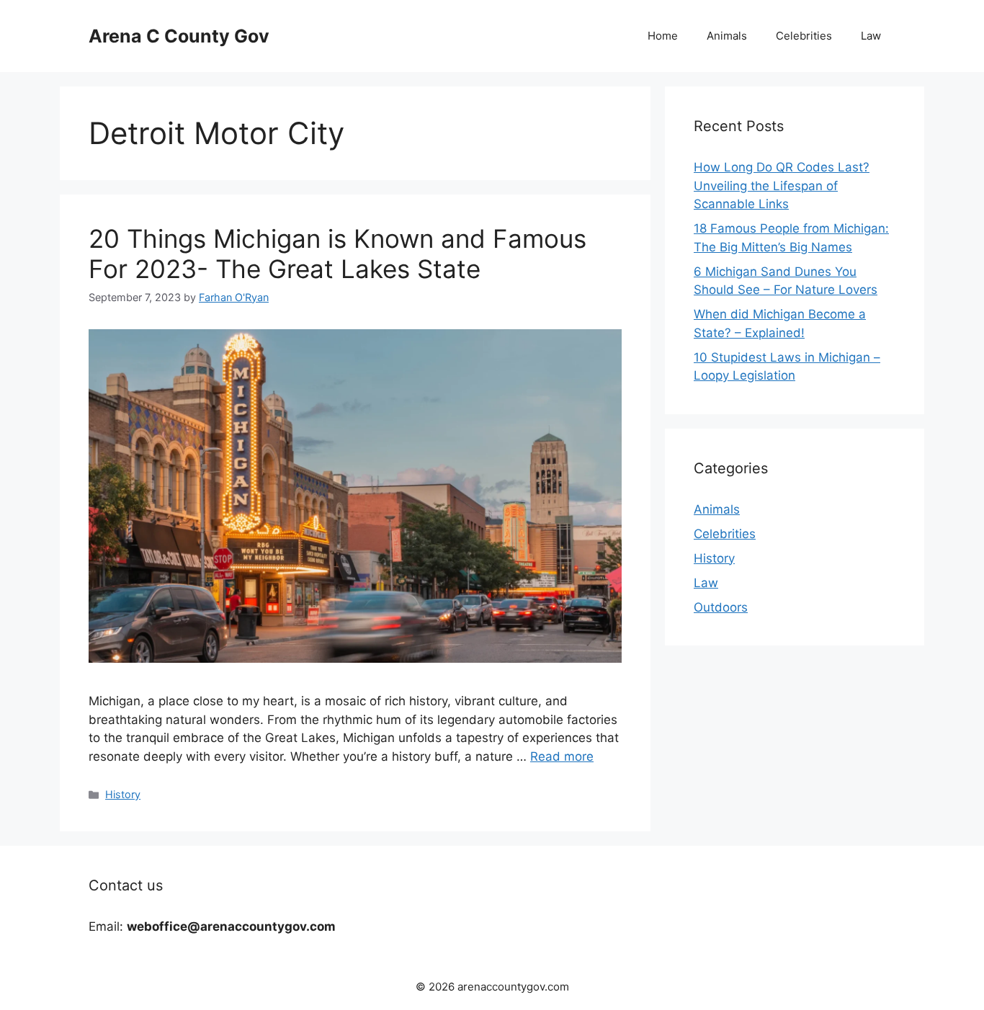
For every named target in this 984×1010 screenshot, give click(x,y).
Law (871, 36)
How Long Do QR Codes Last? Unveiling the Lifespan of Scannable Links (781, 185)
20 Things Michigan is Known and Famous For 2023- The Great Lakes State (337, 253)
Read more (562, 756)
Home (663, 36)
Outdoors (721, 607)
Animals (727, 36)
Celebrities (804, 36)
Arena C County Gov (179, 36)
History (122, 794)
